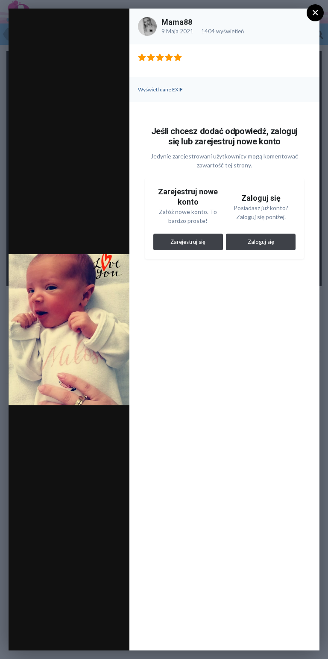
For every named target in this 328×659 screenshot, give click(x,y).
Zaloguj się (261, 241)
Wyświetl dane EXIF (160, 89)
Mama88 (176, 22)
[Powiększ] (114, 24)
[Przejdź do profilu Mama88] (147, 26)
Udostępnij (95, 635)
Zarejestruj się (187, 241)
